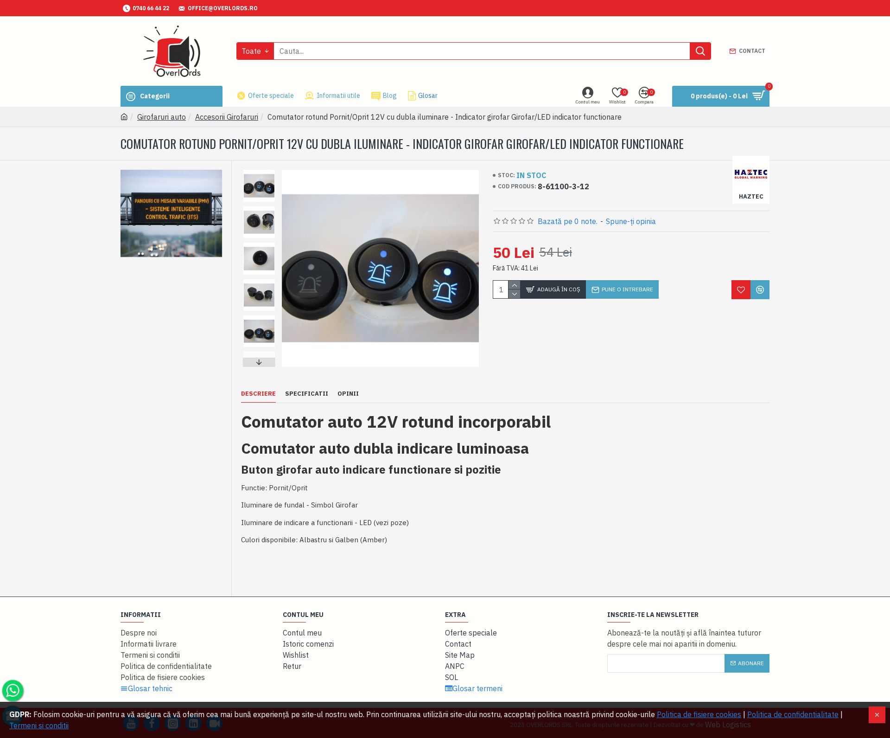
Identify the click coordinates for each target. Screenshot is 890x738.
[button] (259, 172)
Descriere (258, 394)
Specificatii (306, 394)
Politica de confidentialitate (793, 714)
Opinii (348, 394)
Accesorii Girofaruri (226, 117)
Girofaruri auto (161, 117)
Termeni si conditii (39, 725)
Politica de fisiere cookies (699, 714)
